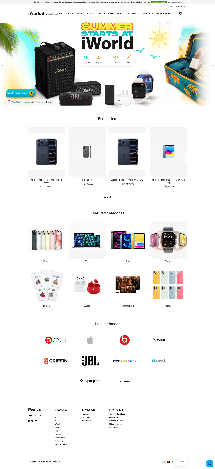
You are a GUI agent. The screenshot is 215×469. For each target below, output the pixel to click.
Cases (168, 306)
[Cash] (164, 462)
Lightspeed (64, 462)
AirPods (58, 427)
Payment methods (116, 421)
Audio (87, 306)
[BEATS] (124, 340)
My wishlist (86, 421)
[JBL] (90, 361)
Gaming (58, 434)
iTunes (111, 13)
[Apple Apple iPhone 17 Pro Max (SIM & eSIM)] (46, 152)
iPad (128, 261)
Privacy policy (114, 417)
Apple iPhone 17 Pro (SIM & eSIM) (127, 180)
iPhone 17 (87, 180)
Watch (168, 261)
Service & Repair (61, 444)
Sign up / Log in (181, 6)
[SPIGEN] (90, 381)
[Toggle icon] (176, 13)
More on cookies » (174, 2)
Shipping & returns (116, 424)
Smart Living (128, 306)
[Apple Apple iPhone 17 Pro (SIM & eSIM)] (127, 152)
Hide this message (159, 2)
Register (85, 414)
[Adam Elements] (55, 340)
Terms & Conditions (117, 414)
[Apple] (90, 340)
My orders (86, 417)
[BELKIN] (159, 340)
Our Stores (113, 427)
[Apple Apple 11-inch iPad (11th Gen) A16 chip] (168, 152)
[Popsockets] (124, 361)
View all (107, 197)
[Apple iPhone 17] (87, 152)
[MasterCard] (168, 462)
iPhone (46, 261)
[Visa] (172, 462)
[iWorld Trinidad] (43, 13)
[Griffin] (55, 361)
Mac (87, 261)
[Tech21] (124, 381)
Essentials (59, 441)
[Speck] (159, 361)
